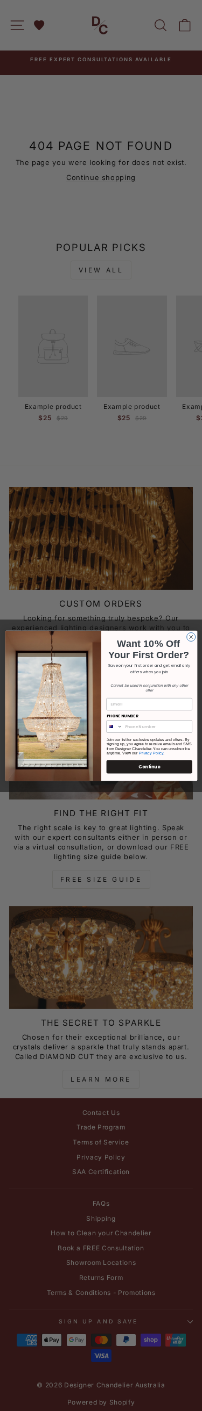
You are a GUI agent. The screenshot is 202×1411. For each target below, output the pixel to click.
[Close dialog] (190, 636)
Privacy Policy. (151, 753)
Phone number (122, 715)
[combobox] (114, 726)
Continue (149, 766)
